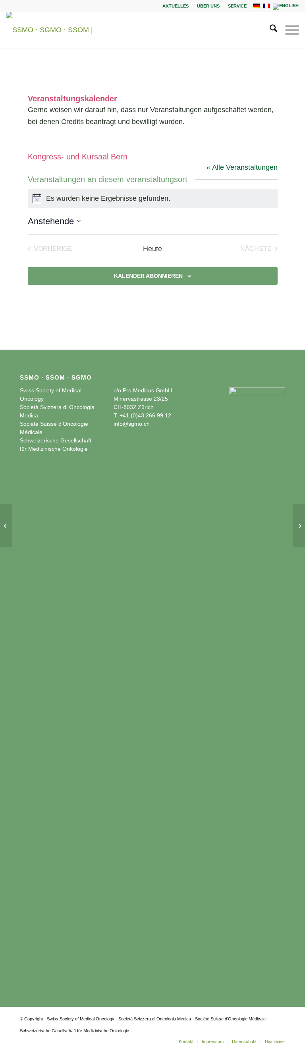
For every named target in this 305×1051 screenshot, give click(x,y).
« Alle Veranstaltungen (242, 167)
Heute (152, 249)
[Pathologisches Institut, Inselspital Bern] (6, 525)
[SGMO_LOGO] (59, 30)
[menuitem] (175, 6)
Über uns (208, 6)
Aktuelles (175, 6)
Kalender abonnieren (148, 276)
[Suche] (269, 30)
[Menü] (288, 30)
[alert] (153, 198)
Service (237, 6)
